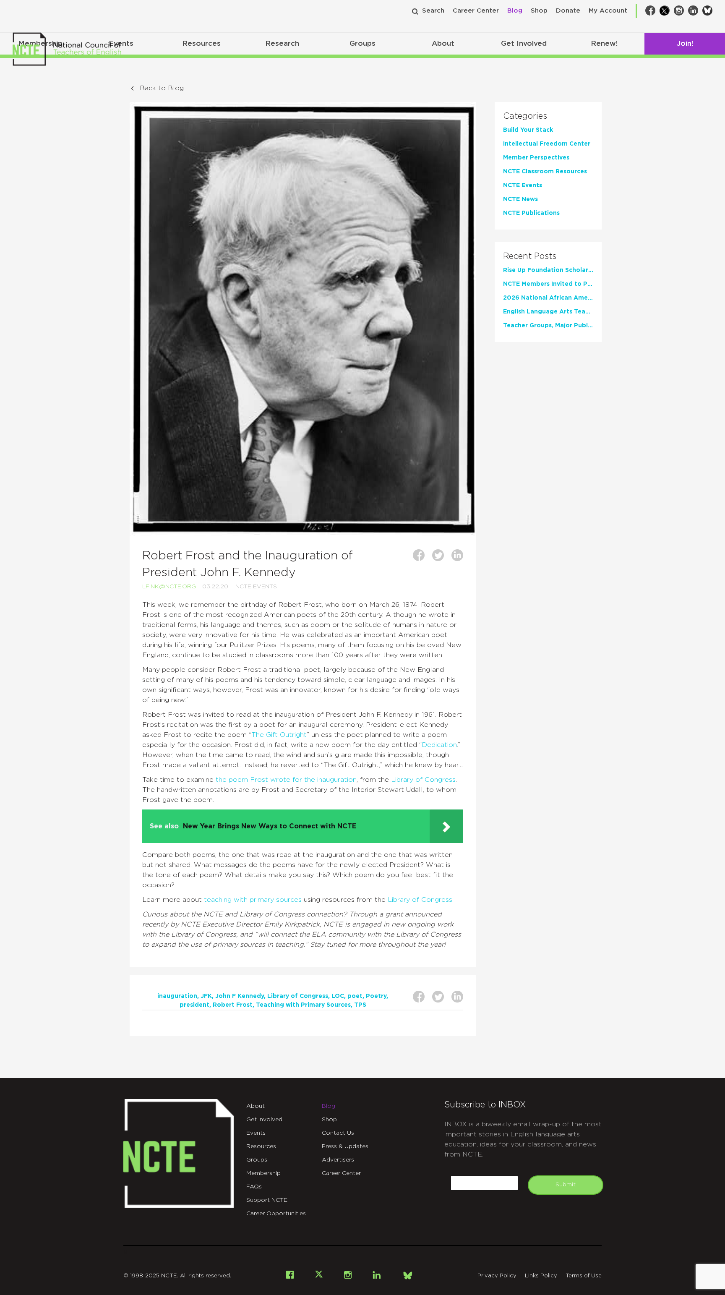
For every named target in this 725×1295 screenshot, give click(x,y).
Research (282, 43)
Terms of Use (584, 1276)
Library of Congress (423, 779)
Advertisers (338, 1160)
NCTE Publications (531, 213)
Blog (514, 11)
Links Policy (541, 1276)
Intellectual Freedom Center (546, 144)
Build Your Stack (528, 130)
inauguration (177, 996)
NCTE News (520, 199)
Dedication (439, 744)
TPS (360, 1005)
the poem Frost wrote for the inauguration (286, 779)
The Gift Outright (279, 734)
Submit (565, 1185)
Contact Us (338, 1133)
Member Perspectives (536, 158)
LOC (337, 996)
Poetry (376, 996)
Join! (685, 43)
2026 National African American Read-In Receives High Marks (548, 298)
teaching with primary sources (253, 899)
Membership (263, 1173)
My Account (608, 11)
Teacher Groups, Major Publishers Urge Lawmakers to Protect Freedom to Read (548, 326)
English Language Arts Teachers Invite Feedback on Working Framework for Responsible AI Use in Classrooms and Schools (548, 312)
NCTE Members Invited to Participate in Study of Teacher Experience (548, 284)
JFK (206, 996)
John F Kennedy (239, 996)
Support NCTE (266, 1200)
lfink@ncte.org (169, 587)
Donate (568, 11)
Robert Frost (233, 1005)
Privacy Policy (496, 1276)
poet (354, 996)
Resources (201, 43)
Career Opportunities (276, 1214)
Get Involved (524, 43)
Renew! (604, 43)
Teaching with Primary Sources (303, 1005)
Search (433, 11)
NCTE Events (256, 587)
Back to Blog (162, 88)
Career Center (476, 11)
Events (256, 1133)
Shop (539, 11)
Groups (362, 43)
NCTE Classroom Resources (545, 172)
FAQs (254, 1187)
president (194, 1005)
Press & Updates (345, 1146)
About (443, 43)
